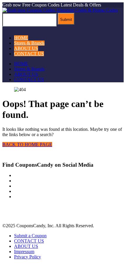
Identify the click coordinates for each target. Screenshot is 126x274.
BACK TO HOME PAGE (27, 144)
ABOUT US (26, 48)
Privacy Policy (27, 256)
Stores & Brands (29, 43)
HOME (21, 37)
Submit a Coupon (30, 235)
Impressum (24, 251)
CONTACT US (29, 53)
